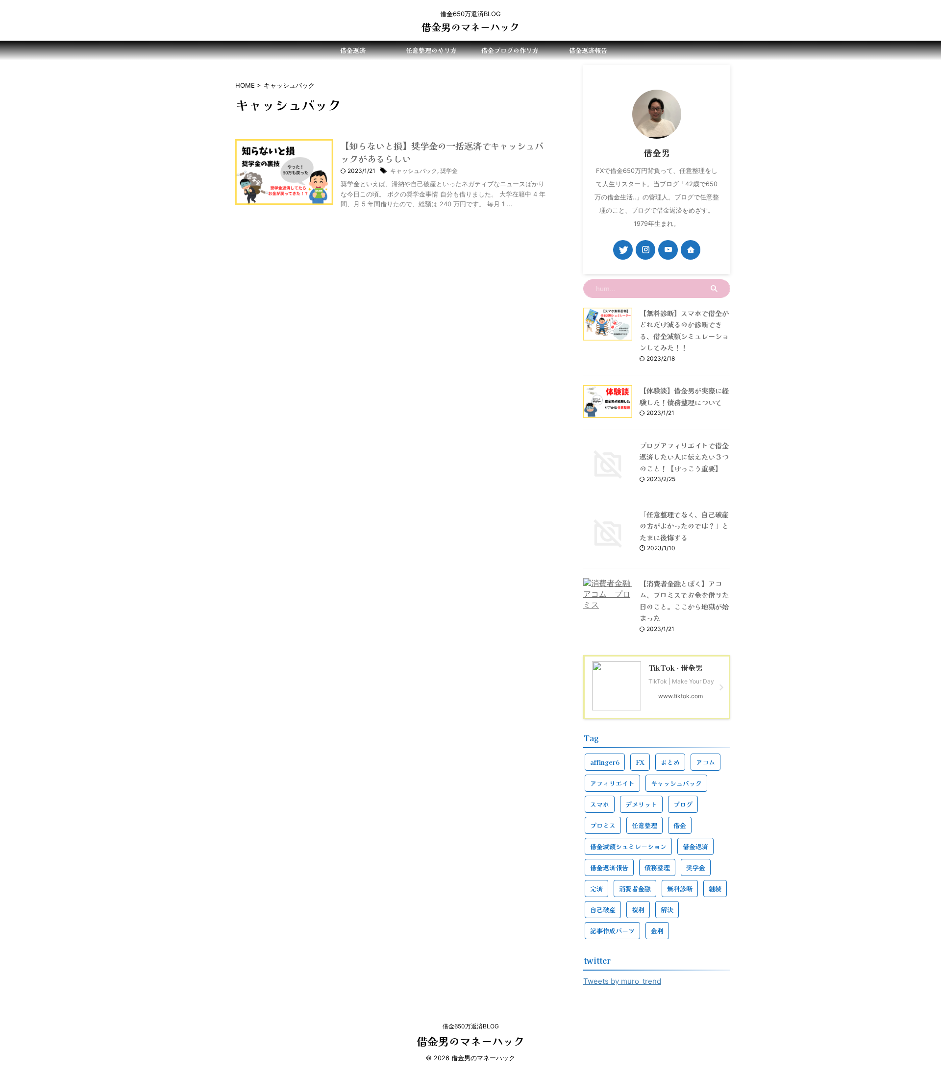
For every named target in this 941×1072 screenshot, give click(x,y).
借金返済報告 (588, 50)
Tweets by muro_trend (622, 981)
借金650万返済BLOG (471, 1026)
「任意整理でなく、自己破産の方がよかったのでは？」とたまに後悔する (684, 525)
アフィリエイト (612, 783)
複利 (638, 909)
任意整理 (644, 825)
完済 (596, 888)
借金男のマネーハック (470, 27)
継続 (715, 888)
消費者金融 (635, 888)
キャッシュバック (413, 170)
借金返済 (353, 50)
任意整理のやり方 (431, 50)
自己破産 (603, 909)
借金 (679, 825)
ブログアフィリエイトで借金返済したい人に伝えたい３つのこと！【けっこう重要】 (684, 456)
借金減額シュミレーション (628, 846)
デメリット (641, 804)
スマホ (599, 804)
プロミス (603, 825)
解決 (667, 909)
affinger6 (604, 762)
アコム (705, 762)
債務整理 (657, 867)
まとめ (670, 762)
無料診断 (680, 888)
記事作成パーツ (612, 930)
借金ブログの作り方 (510, 50)
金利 (657, 930)
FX (640, 762)
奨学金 (449, 170)
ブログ (683, 804)
